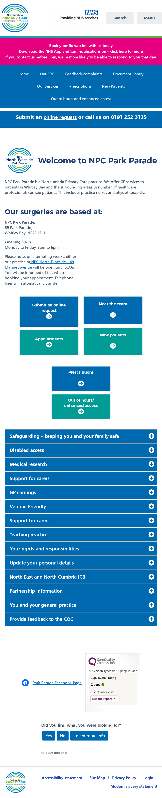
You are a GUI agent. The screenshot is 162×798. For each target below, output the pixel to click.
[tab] (81, 436)
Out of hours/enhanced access (81, 403)
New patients (113, 335)
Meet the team (113, 303)
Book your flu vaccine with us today (81, 45)
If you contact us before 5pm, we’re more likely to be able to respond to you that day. (80, 57)
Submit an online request (49, 308)
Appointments (49, 339)
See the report (102, 698)
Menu (149, 18)
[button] (48, 736)
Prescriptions (81, 372)
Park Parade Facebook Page (57, 683)
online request (60, 117)
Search (120, 18)
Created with (52, 753)
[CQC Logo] (102, 664)
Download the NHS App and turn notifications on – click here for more (81, 51)
